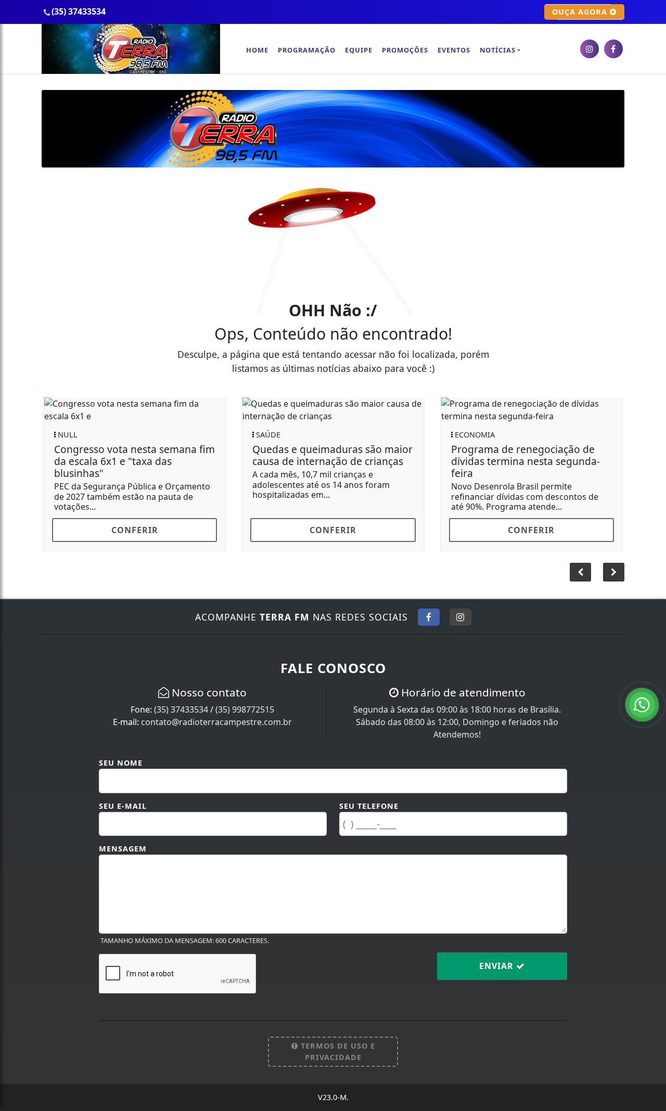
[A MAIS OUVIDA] (333, 128)
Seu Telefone (369, 806)
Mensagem (123, 849)
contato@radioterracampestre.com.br (216, 722)
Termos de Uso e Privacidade (336, 1051)
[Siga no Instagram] (460, 617)
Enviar (497, 966)
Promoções (405, 50)
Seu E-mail (123, 806)
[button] (613, 572)
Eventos (454, 50)
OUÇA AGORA (581, 12)
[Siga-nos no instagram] (589, 49)
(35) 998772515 (244, 709)
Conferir (582, 530)
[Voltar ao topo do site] (650, 666)
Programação (307, 50)
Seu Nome (121, 763)
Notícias (498, 50)
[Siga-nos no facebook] (613, 49)
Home (257, 50)
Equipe (359, 50)
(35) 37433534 (181, 709)
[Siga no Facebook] (429, 617)
